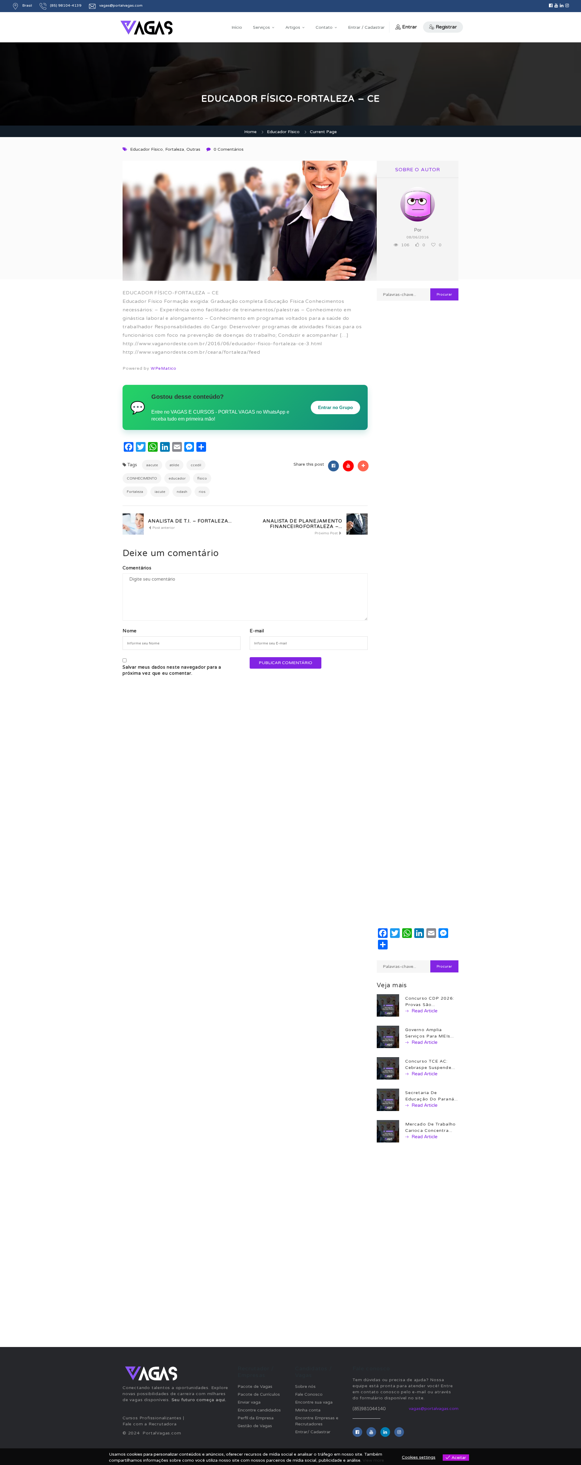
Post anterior (163, 528)
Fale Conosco (309, 1394)
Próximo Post (327, 533)
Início (236, 27)
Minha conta (307, 1410)
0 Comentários (229, 149)
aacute (152, 465)
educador (177, 478)
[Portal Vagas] (146, 27)
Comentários (137, 568)
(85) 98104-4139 (65, 5)
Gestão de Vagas (255, 1425)
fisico (202, 478)
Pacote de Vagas (255, 1386)
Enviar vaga (249, 1402)
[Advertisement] (417, 519)
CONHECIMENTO (142, 478)
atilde (174, 465)
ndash (182, 492)
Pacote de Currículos (259, 1394)
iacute (160, 492)
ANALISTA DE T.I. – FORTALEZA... (190, 521)
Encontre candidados (259, 1410)
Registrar (446, 27)
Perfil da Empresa (256, 1418)
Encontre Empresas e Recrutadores (316, 1421)
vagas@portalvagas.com (433, 1408)
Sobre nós (305, 1386)
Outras (193, 149)
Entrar (409, 27)
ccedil (196, 465)
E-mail (257, 631)
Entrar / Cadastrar (366, 27)
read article (424, 1011)
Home (250, 131)
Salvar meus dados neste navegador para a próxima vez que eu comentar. (172, 670)
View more (373, 1460)
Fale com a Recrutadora (150, 1424)
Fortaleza (174, 149)
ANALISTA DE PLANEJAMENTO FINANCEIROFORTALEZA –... (302, 523)
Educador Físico (283, 131)
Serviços (261, 27)
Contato (324, 27)
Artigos (292, 27)
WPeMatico (163, 368)
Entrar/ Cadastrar (312, 1431)
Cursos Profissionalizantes (152, 1418)
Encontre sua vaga (314, 1402)
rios (202, 492)
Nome (130, 631)
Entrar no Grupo (335, 407)
